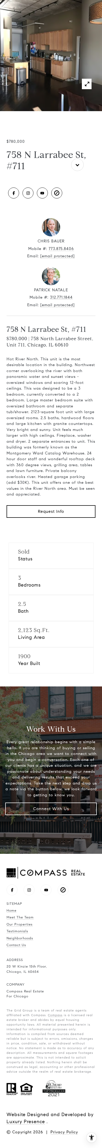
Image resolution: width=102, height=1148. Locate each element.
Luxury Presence (26, 1121)
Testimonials (17, 931)
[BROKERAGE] (56, 192)
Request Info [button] (51, 511)
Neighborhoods (20, 938)
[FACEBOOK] (13, 192)
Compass (55, 1015)
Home (11, 910)
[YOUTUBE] (42, 192)
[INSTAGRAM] (27, 192)
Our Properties (20, 924)
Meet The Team (20, 917)
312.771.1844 (61, 297)
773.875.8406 (61, 248)
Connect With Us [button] (51, 808)
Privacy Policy (64, 1132)
